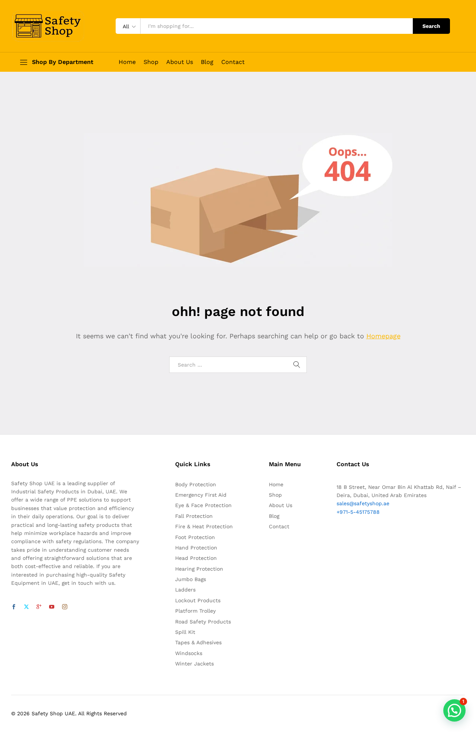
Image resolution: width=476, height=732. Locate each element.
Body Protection (195, 484)
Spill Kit (185, 632)
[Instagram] (64, 607)
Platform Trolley (195, 611)
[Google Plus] (39, 607)
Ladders (185, 590)
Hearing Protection (199, 569)
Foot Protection (195, 537)
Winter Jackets (194, 664)
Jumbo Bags (190, 579)
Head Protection (196, 558)
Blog (207, 62)
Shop (151, 62)
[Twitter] (26, 607)
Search (431, 26)
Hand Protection (196, 548)
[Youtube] (51, 607)
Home (127, 62)
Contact (233, 62)
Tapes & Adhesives (198, 642)
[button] (454, 710)
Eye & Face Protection (203, 505)
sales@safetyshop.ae (363, 503)
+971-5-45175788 (358, 512)
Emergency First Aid (200, 495)
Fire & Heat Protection (204, 526)
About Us (179, 62)
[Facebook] (13, 607)
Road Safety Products (203, 622)
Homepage (383, 336)
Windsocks (188, 653)
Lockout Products (198, 600)
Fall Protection (194, 516)
